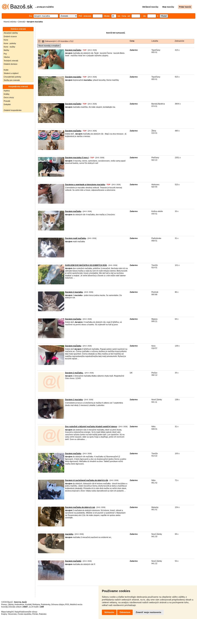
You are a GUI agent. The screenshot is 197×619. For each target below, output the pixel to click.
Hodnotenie (19, 604)
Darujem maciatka (73, 77)
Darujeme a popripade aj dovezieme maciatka (85, 184)
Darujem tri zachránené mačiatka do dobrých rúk (86, 480)
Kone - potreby (10, 43)
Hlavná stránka (10, 22)
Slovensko (12, 614)
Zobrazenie (179, 41)
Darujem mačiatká (73, 561)
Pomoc (4, 604)
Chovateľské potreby (12, 77)
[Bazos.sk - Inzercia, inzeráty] (17, 9)
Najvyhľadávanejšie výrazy (26, 612)
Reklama (36, 604)
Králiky (6, 94)
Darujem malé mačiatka (75, 238)
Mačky (6, 50)
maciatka (69, 534)
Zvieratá (21, 22)
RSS (67, 604)
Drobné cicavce (10, 36)
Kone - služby (9, 47)
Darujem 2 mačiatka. (74, 373)
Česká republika (24, 614)
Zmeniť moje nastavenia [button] (148, 612)
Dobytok (7, 104)
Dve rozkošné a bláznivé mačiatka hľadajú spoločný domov (91, 427)
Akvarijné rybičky (11, 33)
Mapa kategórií (7, 612)
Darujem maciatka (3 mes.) (77, 158)
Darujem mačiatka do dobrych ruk (80, 507)
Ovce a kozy (9, 97)
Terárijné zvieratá (11, 61)
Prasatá (7, 101)
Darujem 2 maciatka (74, 292)
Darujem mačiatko (73, 104)
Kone (6, 40)
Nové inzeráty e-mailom (49, 46)
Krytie (6, 70)
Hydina (7, 91)
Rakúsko (42, 614)
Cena (132, 41)
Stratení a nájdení (11, 73)
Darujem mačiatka (73, 50)
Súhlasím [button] (109, 612)
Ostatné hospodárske (13, 110)
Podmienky (45, 604)
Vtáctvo (7, 57)
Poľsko (35, 614)
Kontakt (28, 604)
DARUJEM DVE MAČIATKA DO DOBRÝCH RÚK (86, 265)
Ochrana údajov (57, 604)
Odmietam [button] (125, 612)
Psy (5, 54)
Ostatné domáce (10, 64)
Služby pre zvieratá (12, 80)
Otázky (11, 604)
